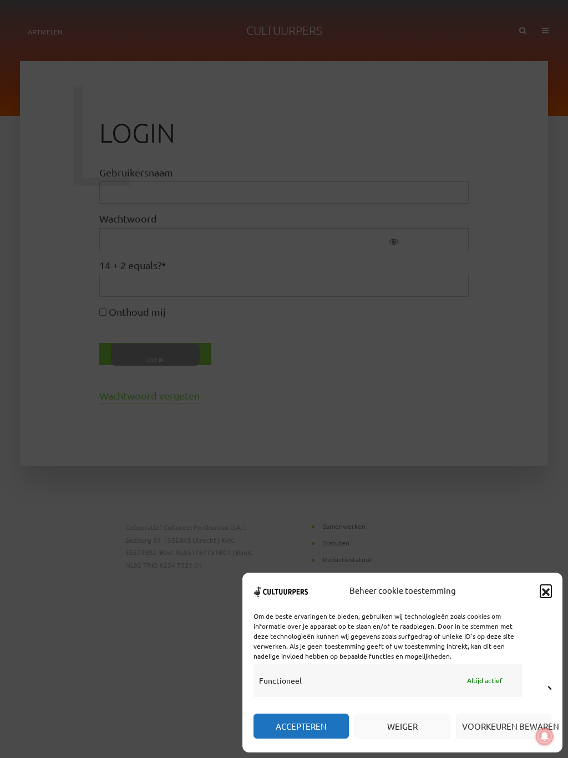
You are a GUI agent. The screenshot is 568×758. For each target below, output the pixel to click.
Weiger (402, 726)
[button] (545, 590)
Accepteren (301, 726)
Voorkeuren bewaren (506, 726)
